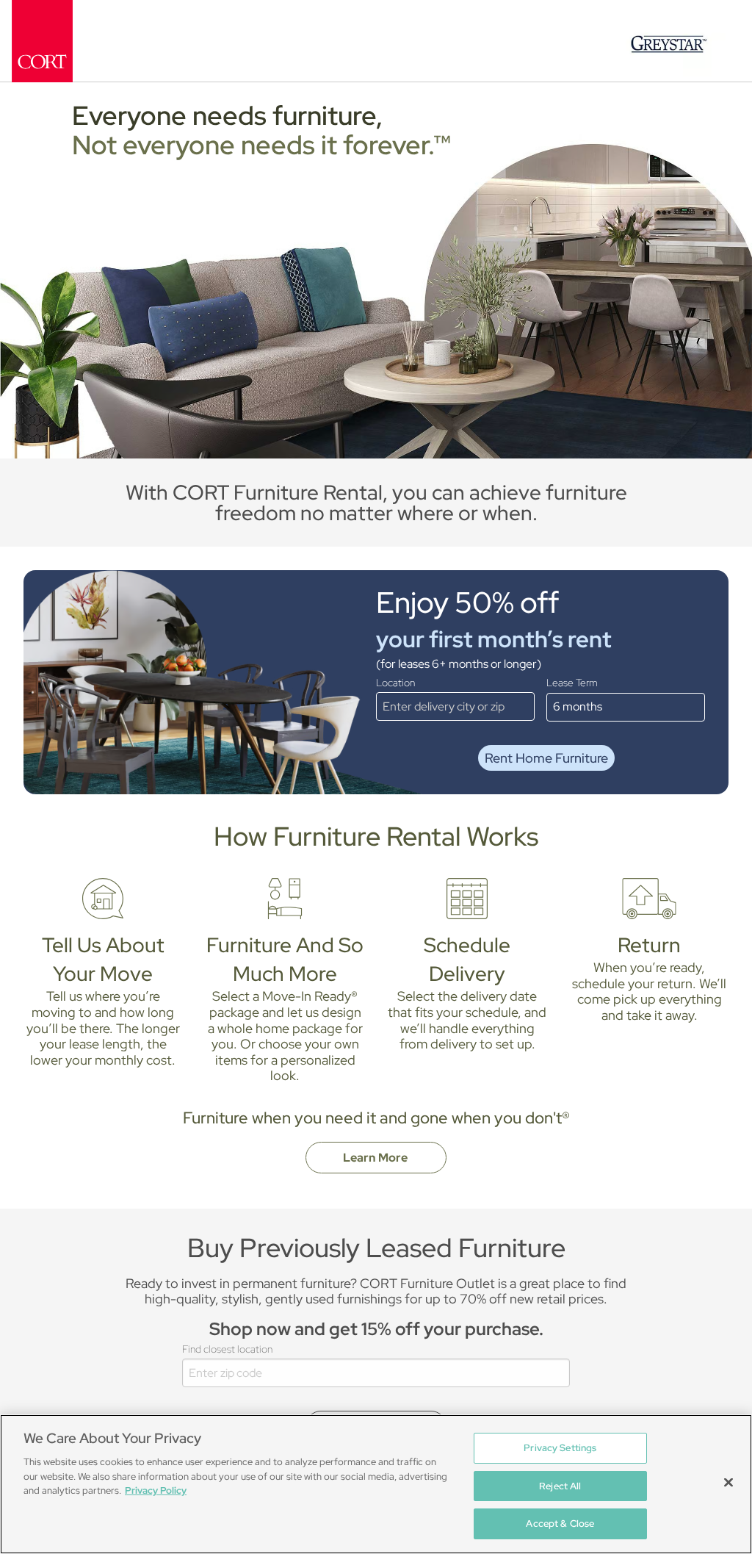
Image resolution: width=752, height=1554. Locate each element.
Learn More (376, 1157)
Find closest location (227, 1349)
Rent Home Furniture (546, 757)
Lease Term (572, 682)
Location (395, 682)
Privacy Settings (560, 1448)
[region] (376, 1484)
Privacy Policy (156, 1490)
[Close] (728, 1483)
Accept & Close (560, 1523)
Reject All (560, 1486)
